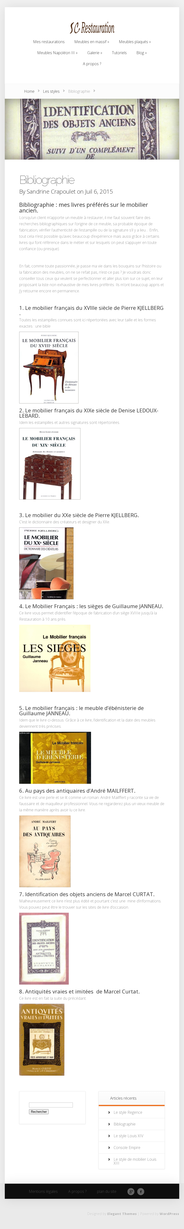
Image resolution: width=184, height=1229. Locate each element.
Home (29, 91)
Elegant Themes (122, 1214)
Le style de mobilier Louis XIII (135, 1161)
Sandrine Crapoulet (51, 191)
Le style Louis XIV (128, 1135)
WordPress (169, 1214)
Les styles (51, 91)
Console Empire (127, 1147)
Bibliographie (125, 1124)
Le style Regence (128, 1112)
